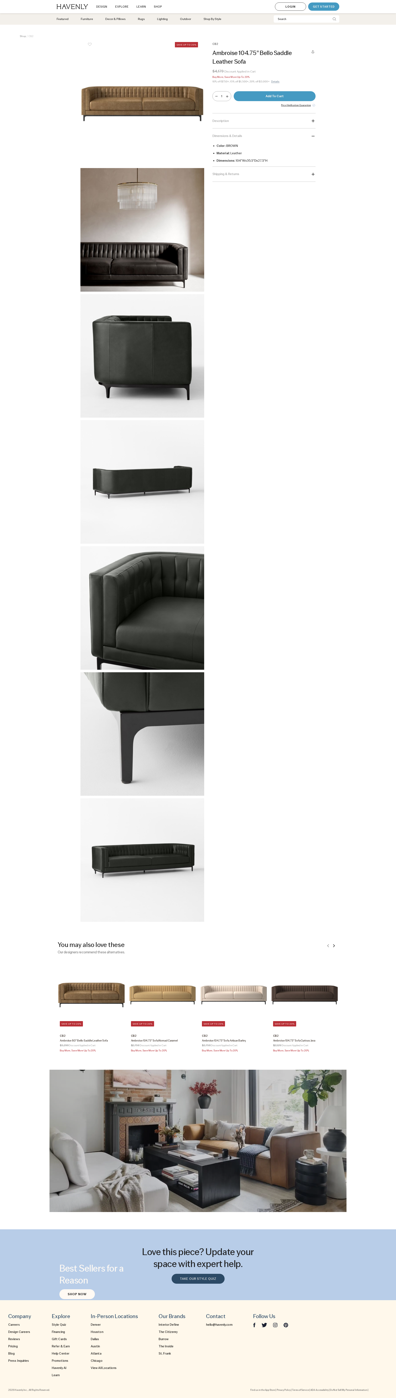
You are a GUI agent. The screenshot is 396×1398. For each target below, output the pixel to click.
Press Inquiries (18, 1361)
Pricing (13, 1346)
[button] (142, 104)
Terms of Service (300, 1390)
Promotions (60, 1361)
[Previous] (328, 945)
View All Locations (104, 1368)
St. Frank (165, 1353)
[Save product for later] (90, 47)
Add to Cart (275, 96)
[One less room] (216, 96)
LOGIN (290, 6)
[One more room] (227, 96)
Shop (23, 36)
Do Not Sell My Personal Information (348, 1390)
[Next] (334, 945)
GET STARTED (324, 6)
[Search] (334, 19)
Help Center (60, 1353)
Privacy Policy (284, 1390)
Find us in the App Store (262, 1390)
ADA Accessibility (319, 1390)
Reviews (14, 1339)
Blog (11, 1353)
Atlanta (96, 1353)
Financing (58, 1332)
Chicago (97, 1361)
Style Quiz (59, 1325)
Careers (14, 1325)
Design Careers (19, 1332)
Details (275, 81)
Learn (56, 1375)
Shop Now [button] (77, 1294)
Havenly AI (59, 1368)
